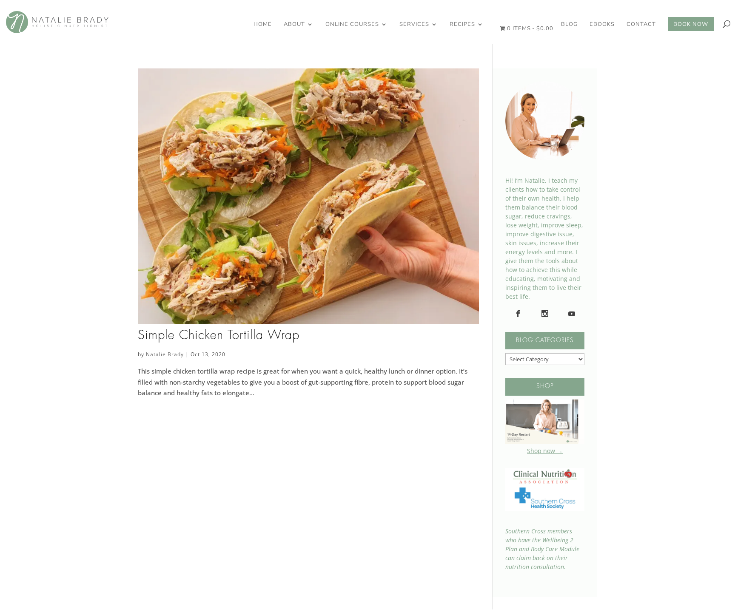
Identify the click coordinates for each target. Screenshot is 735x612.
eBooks (602, 24)
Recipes (462, 24)
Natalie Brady (165, 354)
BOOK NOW (690, 24)
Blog (569, 24)
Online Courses (352, 24)
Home (263, 24)
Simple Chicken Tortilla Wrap (218, 336)
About (294, 24)
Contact (641, 24)
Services (414, 24)
